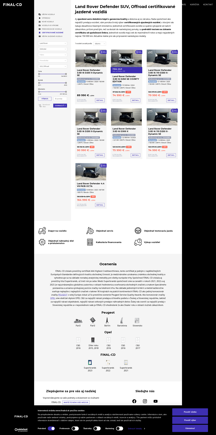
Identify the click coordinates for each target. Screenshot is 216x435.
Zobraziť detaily (135, 428)
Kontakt (208, 4)
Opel (108, 332)
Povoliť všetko (190, 412)
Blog (173, 4)
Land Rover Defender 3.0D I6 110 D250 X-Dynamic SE (160, 73)
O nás (183, 4)
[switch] (75, 428)
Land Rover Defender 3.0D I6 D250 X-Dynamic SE (90, 73)
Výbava (45, 99)
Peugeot (108, 312)
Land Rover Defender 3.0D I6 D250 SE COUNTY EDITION (126, 79)
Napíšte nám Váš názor (76, 402)
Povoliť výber (190, 420)
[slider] (39, 74)
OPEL (52, 298)
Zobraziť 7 (60, 106)
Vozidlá (151, 4)
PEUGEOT (63, 294)
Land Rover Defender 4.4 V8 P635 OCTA (90, 184)
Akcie (163, 4)
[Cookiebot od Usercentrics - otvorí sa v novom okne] (21, 430)
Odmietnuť (190, 428)
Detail (99, 100)
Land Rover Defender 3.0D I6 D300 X (124, 130)
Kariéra (194, 4)
